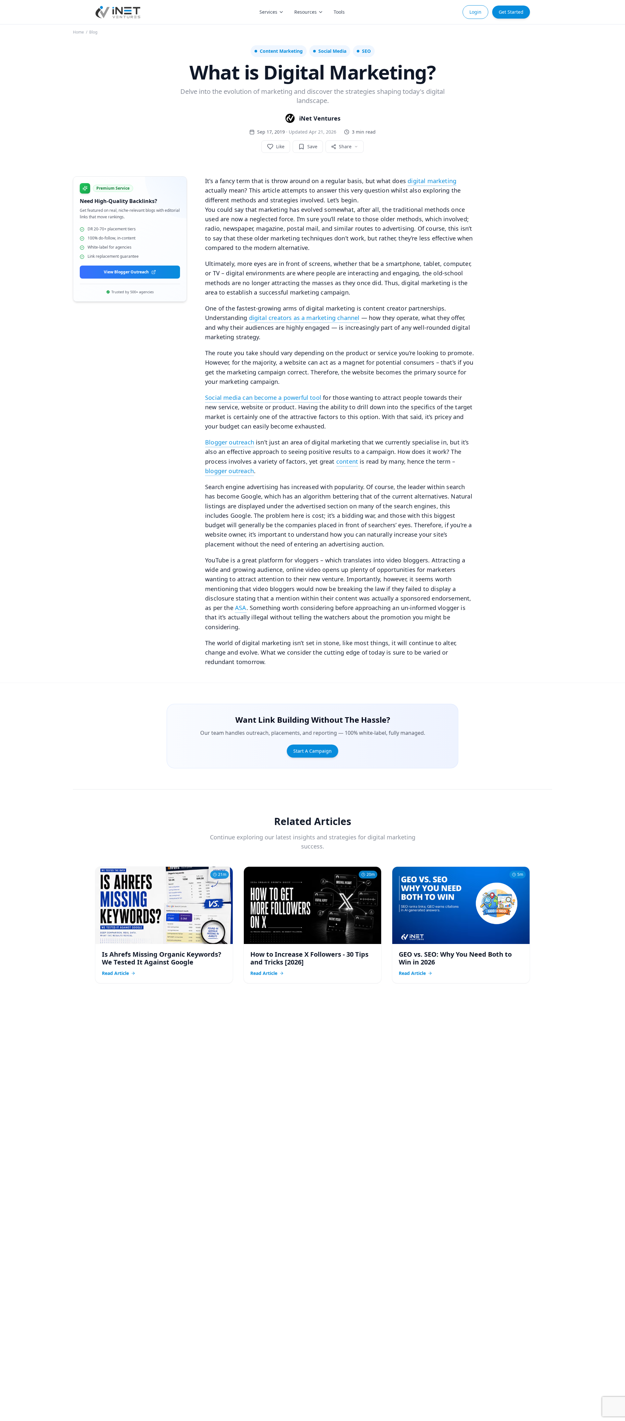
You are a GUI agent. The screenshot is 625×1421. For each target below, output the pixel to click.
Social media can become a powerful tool (263, 397)
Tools (339, 12)
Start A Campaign (312, 751)
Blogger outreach (229, 442)
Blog (93, 32)
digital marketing (432, 181)
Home (78, 32)
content (347, 461)
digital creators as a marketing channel (304, 318)
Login (475, 12)
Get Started (511, 12)
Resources (305, 12)
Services (268, 12)
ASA (240, 608)
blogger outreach (229, 471)
